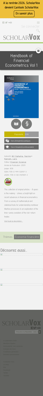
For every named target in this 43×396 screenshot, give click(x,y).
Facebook (6, 370)
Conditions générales (11, 352)
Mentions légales (9, 343)
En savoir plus (24, 13)
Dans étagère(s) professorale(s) (22, 147)
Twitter (5, 373)
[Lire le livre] (16, 129)
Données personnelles (11, 354)
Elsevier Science (18, 162)
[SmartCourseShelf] (8, 185)
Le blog (6, 364)
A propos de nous (9, 349)
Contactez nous (8, 362)
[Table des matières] (27, 129)
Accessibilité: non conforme (13, 346)
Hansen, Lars (10, 159)
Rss (4, 367)
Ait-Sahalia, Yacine (21, 156)
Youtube (6, 375)
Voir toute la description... (13, 221)
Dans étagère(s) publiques (20, 141)
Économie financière (27, 237)
